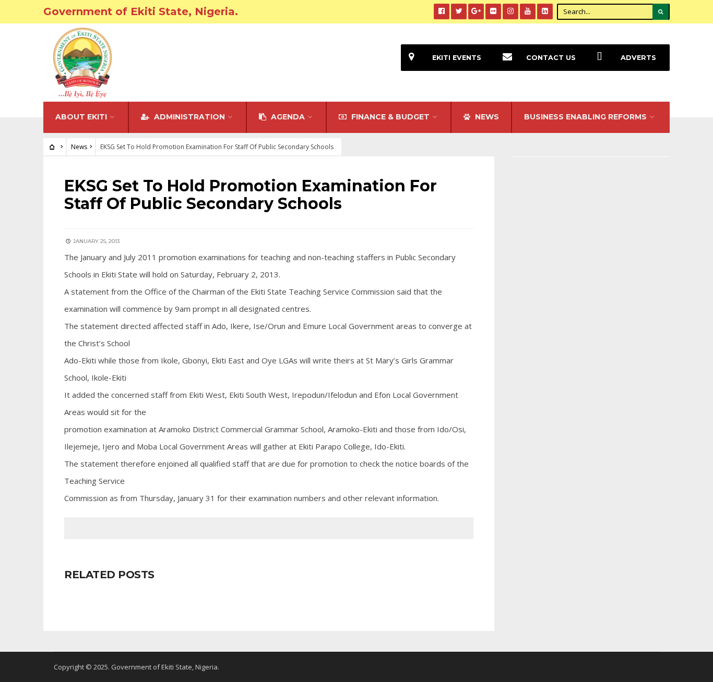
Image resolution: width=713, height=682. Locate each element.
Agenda (287, 116)
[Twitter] (459, 11)
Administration (188, 116)
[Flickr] (493, 11)
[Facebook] (441, 11)
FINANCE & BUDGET (389, 116)
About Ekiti (81, 116)
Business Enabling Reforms (585, 116)
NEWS (486, 116)
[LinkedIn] (545, 11)
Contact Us (551, 58)
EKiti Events (456, 58)
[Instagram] (510, 11)
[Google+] (476, 11)
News (79, 146)
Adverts (638, 58)
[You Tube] (528, 11)
